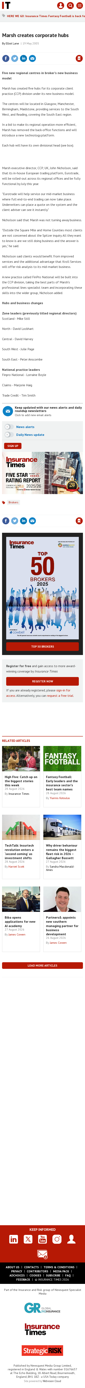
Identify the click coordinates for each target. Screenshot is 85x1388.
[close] (82, 49)
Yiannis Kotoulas (60, 798)
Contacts (31, 1267)
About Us (12, 1267)
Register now (42, 681)
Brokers (13, 502)
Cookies (35, 1275)
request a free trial (60, 695)
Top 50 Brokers (42, 646)
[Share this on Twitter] (14, 58)
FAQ (68, 1275)
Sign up (12, 446)
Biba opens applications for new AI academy (20, 921)
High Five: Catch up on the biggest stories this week (21, 781)
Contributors (37, 1271)
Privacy (16, 1271)
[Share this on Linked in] (23, 58)
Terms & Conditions (59, 1267)
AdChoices (17, 1275)
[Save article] (79, 58)
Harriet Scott (16, 866)
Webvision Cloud (52, 1381)
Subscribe (53, 1275)
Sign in (30, 49)
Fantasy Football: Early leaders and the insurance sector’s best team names (62, 783)
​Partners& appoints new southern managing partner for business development (62, 925)
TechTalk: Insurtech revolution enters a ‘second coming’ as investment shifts (19, 851)
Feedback (23, 1279)
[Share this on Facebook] (5, 58)
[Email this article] (32, 58)
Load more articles (42, 965)
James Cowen (16, 934)
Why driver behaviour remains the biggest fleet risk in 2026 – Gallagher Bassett (61, 851)
